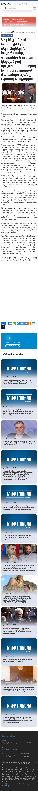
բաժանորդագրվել (13, 346)
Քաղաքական (7, 35)
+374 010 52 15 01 (9, 756)
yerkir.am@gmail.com (10, 749)
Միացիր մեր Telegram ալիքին (17, 343)
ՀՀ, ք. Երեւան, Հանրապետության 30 (16, 743)
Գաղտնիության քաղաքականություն (13, 784)
